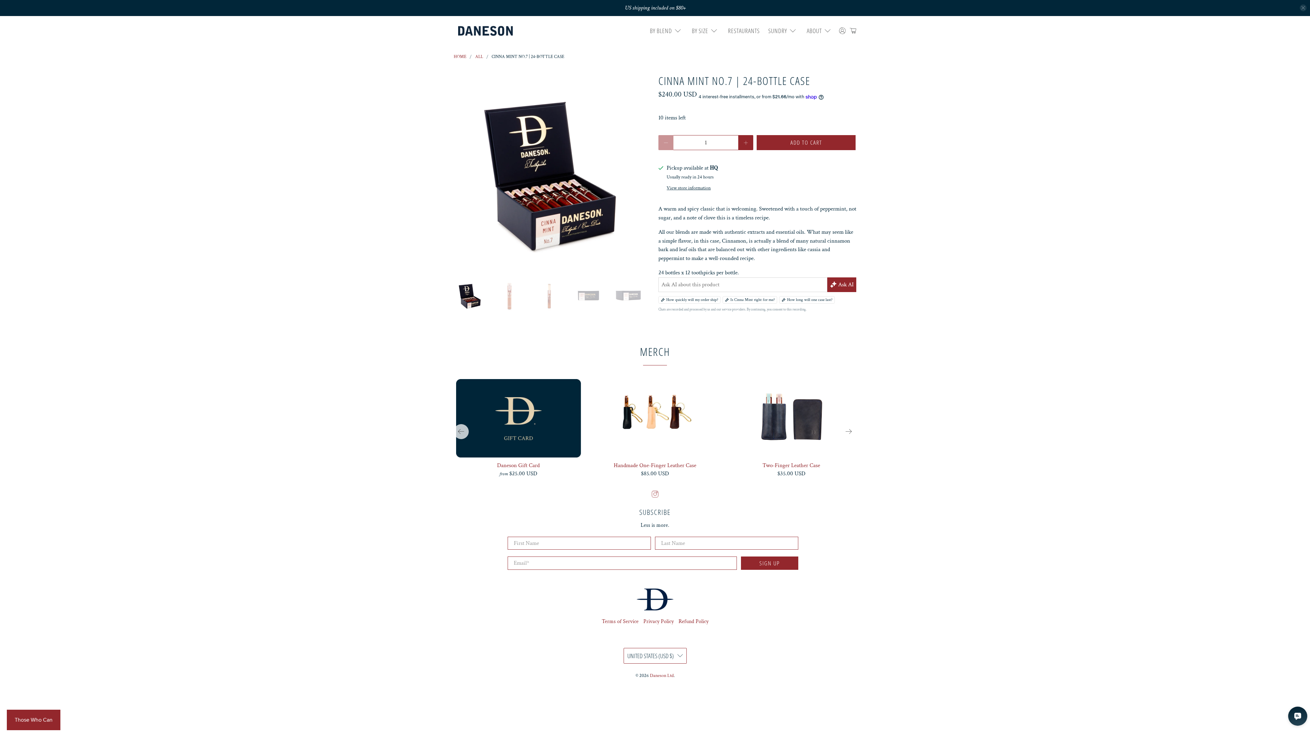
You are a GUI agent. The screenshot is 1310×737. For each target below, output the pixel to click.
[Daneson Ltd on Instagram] (655, 496)
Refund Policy (694, 621)
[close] (1303, 7)
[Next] (848, 431)
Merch (655, 351)
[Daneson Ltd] (485, 31)
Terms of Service (620, 621)
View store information (689, 188)
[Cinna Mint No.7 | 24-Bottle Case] (553, 174)
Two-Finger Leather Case (791, 465)
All (479, 57)
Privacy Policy (658, 621)
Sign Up (769, 563)
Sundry (777, 31)
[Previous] (461, 431)
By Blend (661, 31)
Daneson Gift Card (518, 465)
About (814, 31)
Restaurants (744, 31)
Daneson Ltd (662, 676)
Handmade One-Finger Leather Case (655, 465)
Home (460, 57)
